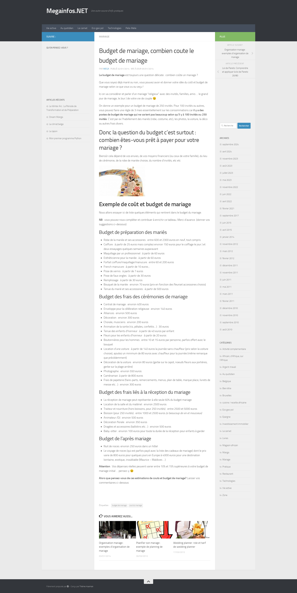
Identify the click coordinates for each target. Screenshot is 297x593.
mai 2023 (226, 180)
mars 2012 (227, 251)
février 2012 (228, 258)
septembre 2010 (230, 322)
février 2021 (228, 208)
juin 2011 (226, 279)
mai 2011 (226, 286)
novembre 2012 (230, 244)
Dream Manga (56, 117)
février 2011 (228, 301)
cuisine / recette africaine (234, 402)
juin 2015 (226, 222)
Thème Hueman (86, 586)
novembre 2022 (230, 187)
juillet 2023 (227, 173)
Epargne (226, 416)
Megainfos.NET (67, 11)
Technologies (114, 28)
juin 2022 (226, 194)
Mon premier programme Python (65, 138)
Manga (225, 452)
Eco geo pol (97, 28)
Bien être (226, 388)
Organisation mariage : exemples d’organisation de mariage (114, 546)
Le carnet (82, 28)
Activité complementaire (234, 349)
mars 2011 (227, 294)
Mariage (104, 36)
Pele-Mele (131, 28)
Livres (225, 438)
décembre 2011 (230, 265)
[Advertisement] (194, 12)
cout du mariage (135, 505)
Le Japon (53, 131)
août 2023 (227, 165)
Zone (224, 495)
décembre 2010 (230, 308)
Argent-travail (229, 367)
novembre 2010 (230, 315)
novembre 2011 (230, 272)
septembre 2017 (230, 215)
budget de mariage (119, 505)
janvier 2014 (228, 237)
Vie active (51, 28)
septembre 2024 (230, 144)
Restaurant (227, 473)
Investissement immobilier (235, 424)
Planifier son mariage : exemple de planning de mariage (149, 546)
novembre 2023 (230, 158)
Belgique (226, 381)
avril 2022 (227, 201)
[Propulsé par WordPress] (68, 586)
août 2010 (227, 329)
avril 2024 (227, 151)
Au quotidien (66, 28)
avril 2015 (227, 229)
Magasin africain (230, 445)
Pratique (226, 466)
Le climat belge (56, 124)
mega (106, 68)
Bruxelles (226, 395)
